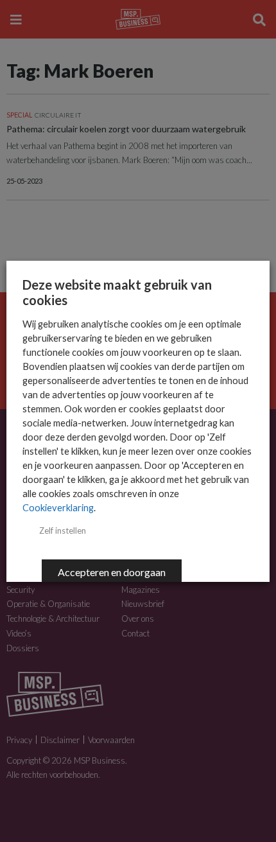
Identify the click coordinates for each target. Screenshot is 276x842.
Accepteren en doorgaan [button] (112, 572)
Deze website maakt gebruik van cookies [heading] (117, 292)
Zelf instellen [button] (62, 530)
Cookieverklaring (58, 507)
